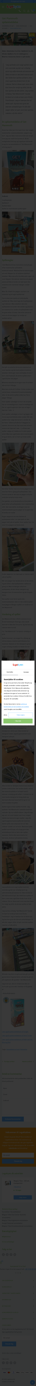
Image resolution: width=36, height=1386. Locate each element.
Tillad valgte (20, 715)
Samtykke (10, 672)
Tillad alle (18, 721)
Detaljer (26, 672)
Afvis (5, 715)
